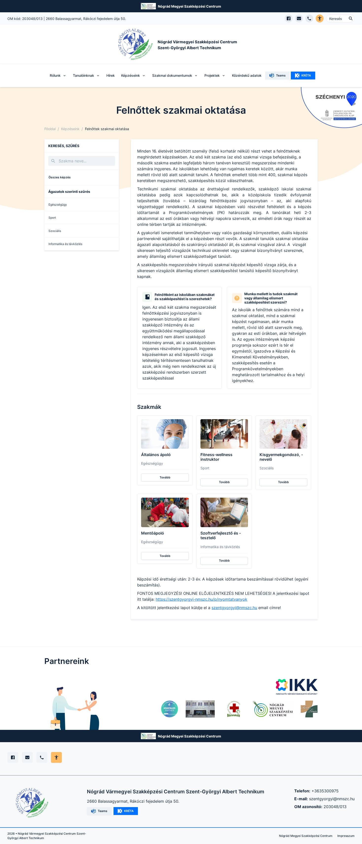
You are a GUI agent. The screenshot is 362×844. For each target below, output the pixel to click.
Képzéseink (70, 129)
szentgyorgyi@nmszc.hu (234, 607)
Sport (52, 217)
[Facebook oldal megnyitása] (289, 18)
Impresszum (346, 836)
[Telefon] (41, 757)
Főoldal (50, 129)
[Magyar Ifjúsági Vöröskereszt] (233, 709)
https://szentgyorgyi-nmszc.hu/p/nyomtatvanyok (201, 599)
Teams (281, 75)
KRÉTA (306, 75)
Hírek (110, 75)
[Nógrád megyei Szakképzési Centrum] (272, 709)
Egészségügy (58, 204)
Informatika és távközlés (65, 244)
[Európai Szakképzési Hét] (169, 709)
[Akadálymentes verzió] (320, 18)
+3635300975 (325, 790)
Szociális (55, 231)
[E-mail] (27, 757)
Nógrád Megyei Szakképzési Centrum (189, 6)
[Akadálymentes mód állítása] (56, 757)
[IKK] (297, 686)
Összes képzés (60, 177)
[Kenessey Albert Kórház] (200, 709)
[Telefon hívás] (309, 18)
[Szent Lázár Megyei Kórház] (309, 709)
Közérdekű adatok (247, 75)
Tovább (165, 477)
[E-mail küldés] (299, 18)
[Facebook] (12, 757)
